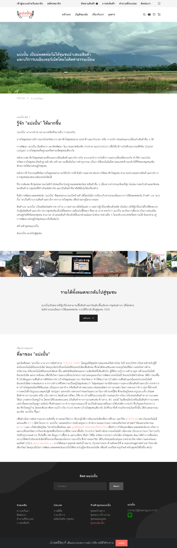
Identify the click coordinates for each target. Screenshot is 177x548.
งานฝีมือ (58, 511)
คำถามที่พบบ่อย (128, 3)
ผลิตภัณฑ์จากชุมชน (64, 519)
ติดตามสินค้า (88, 3)
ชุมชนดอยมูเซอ (98, 519)
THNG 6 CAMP (71, 363)
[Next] (174, 264)
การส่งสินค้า (108, 3)
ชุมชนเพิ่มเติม (98, 523)
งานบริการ (59, 515)
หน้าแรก (66, 14)
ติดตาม (116, 486)
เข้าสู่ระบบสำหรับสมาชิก (30, 3)
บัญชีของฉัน (81, 14)
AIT (30, 423)
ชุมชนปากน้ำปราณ (100, 515)
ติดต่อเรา (146, 3)
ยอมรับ (121, 543)
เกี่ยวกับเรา (98, 14)
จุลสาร (111, 14)
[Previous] (2, 264)
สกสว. (20, 427)
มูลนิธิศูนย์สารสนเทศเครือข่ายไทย (89, 427)
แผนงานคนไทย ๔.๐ (43, 443)
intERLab (131, 419)
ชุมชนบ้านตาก (98, 511)
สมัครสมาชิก (54, 3)
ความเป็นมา (23, 511)
